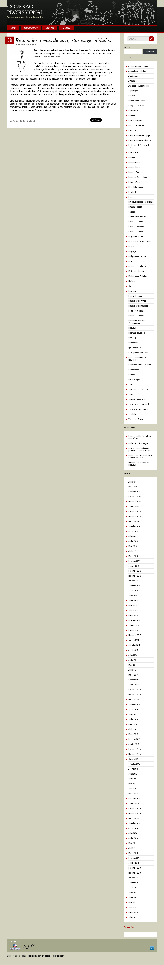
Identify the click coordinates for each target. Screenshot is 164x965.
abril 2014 (132, 848)
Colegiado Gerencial (136, 106)
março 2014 (133, 853)
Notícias (131, 281)
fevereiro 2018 (134, 620)
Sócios (131, 394)
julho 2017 (132, 655)
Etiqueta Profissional (136, 187)
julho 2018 (132, 596)
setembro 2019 (134, 526)
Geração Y (132, 212)
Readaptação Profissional (138, 353)
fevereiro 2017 (134, 680)
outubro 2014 (133, 818)
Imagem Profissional (136, 237)
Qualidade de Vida (136, 348)
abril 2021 (132, 482)
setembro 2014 (134, 823)
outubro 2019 (133, 521)
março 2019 (133, 556)
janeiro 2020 (133, 506)
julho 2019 (132, 536)
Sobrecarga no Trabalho (138, 389)
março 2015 (133, 794)
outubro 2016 (133, 700)
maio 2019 (132, 546)
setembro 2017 (134, 645)
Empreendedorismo (136, 162)
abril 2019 (132, 551)
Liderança (132, 261)
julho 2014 (132, 833)
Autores (49, 28)
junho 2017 (133, 660)
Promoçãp (132, 338)
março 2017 (133, 675)
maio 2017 (132, 665)
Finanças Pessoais (135, 207)
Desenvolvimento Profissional (140, 140)
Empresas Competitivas (137, 177)
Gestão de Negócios (136, 227)
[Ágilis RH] (29, 946)
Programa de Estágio (136, 333)
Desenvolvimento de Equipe (139, 135)
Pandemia (132, 291)
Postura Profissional (136, 311)
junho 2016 (133, 719)
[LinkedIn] (152, 948)
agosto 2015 (133, 769)
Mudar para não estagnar (138, 443)
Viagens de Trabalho (136, 419)
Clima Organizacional (136, 101)
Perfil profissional (135, 296)
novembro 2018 (134, 576)
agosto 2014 (133, 828)
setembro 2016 (134, 704)
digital (33, 44)
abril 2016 (132, 729)
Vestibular (132, 414)
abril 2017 (132, 670)
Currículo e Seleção (136, 125)
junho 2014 (133, 838)
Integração (132, 251)
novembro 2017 (134, 635)
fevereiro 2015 (134, 799)
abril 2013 (132, 907)
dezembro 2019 (134, 511)
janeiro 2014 (133, 863)
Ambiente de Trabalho (137, 71)
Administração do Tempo (138, 66)
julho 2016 (132, 714)
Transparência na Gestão (138, 409)
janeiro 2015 (133, 803)
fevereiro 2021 (134, 492)
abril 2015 (132, 789)
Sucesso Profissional (136, 399)
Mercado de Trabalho (137, 266)
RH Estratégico (134, 380)
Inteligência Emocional (137, 256)
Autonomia (132, 81)
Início (13, 28)
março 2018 (133, 615)
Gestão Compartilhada (137, 217)
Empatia (131, 157)
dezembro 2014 (134, 808)
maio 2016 (132, 724)
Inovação (131, 246)
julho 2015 (132, 774)
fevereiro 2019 (134, 561)
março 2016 (133, 734)
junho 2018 (133, 601)
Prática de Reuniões (136, 316)
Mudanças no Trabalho (137, 276)
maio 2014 (132, 843)
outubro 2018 (133, 581)
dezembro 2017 (134, 630)
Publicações (31, 28)
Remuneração (133, 370)
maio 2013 (132, 902)
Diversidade (133, 152)
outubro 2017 (133, 640)
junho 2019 (133, 541)
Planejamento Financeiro (138, 306)
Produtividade (133, 328)
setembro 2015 (134, 764)
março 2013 (133, 912)
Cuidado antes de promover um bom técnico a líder (140, 456)
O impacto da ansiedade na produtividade (139, 464)
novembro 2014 (134, 813)
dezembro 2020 (134, 497)
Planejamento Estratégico (138, 301)
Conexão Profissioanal (82, 13)
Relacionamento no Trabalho (139, 365)
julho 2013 (132, 893)
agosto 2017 (133, 650)
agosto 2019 (133, 531)
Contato (66, 28)
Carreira (131, 96)
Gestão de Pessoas (136, 232)
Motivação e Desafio (136, 271)
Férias (130, 197)
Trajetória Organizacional (138, 404)
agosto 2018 (133, 591)
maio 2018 (132, 605)
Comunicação (133, 115)
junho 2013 (133, 898)
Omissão (131, 286)
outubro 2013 (133, 878)
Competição (133, 111)
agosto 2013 (133, 888)
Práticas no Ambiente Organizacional (136, 322)
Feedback (132, 192)
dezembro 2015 (134, 749)
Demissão (132, 130)
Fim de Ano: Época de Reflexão (140, 202)
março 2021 (133, 487)
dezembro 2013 (134, 868)
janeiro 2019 (133, 566)
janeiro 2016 (133, 744)
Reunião (131, 375)
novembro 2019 (134, 516)
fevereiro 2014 (134, 858)
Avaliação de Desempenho (138, 86)
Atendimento (133, 76)
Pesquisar (128, 47)
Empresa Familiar (135, 172)
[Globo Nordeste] (15, 947)
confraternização (135, 120)
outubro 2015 (133, 759)
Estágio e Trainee (135, 182)
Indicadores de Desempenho (139, 241)
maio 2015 (132, 784)
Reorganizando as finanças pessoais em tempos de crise (140, 449)
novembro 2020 (134, 502)
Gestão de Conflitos (136, 222)
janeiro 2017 (133, 685)
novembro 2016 (134, 695)
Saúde (130, 385)
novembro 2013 (134, 873)
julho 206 (132, 917)
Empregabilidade (135, 167)
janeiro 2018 (133, 625)
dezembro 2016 (134, 690)
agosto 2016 (133, 709)
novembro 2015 (134, 754)
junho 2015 (133, 779)
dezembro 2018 (134, 571)
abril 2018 (132, 610)
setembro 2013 (134, 883)
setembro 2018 (134, 586)
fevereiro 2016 (134, 739)
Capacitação (133, 91)
